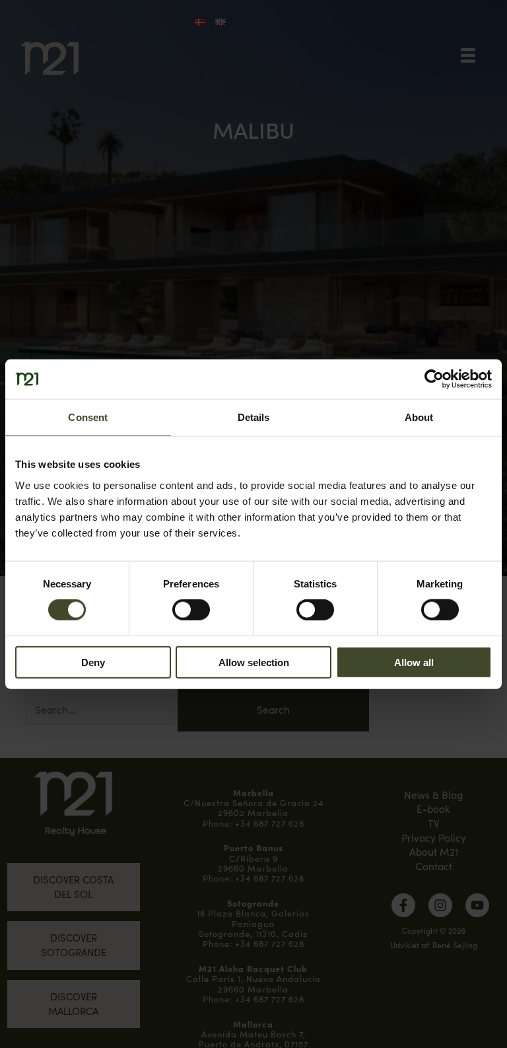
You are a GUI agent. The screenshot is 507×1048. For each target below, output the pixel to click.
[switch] (191, 609)
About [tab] (419, 417)
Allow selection (254, 661)
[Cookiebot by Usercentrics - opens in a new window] (434, 379)
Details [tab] (254, 417)
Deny (93, 661)
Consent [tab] (88, 417)
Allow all (414, 661)
